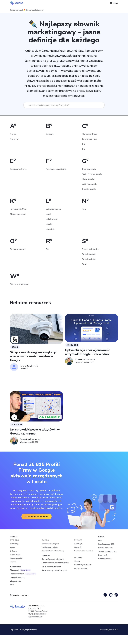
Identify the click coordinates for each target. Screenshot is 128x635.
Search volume (89, 259)
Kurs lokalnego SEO (106, 544)
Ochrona (13, 551)
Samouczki (72, 345)
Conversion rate (89, 139)
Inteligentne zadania (50, 547)
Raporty (13, 562)
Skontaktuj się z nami (82, 565)
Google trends (89, 189)
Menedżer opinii (16, 558)
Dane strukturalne (90, 249)
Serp (84, 264)
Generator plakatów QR (51, 566)
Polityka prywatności (28, 629)
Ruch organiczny (18, 249)
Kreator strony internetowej (53, 551)
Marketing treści (89, 134)
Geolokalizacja (89, 169)
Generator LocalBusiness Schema (55, 563)
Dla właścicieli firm (17, 577)
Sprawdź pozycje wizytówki (53, 559)
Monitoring (14, 544)
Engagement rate (18, 169)
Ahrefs (13, 134)
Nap (84, 209)
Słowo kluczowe (18, 214)
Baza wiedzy (103, 555)
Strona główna (16, 10)
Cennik (77, 561)
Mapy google (88, 179)
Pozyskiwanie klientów (83, 551)
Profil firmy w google (92, 174)
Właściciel (24, 369)
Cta (83, 144)
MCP (12, 584)
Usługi (15, 347)
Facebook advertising (56, 169)
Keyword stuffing (18, 209)
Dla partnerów (16, 581)
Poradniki (17, 424)
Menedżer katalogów (50, 543)
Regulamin (14, 629)
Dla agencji (20, 570)
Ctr (83, 149)
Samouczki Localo (105, 558)
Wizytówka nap (53, 209)
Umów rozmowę (80, 568)
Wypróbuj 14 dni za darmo (36, 516)
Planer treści (15, 554)
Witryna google (89, 184)
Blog (100, 540)
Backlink (50, 134)
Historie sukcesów (105, 548)
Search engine (89, 254)
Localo (49, 224)
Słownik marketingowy (107, 551)
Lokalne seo (51, 219)
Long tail (50, 229)
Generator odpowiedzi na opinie (54, 570)
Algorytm (14, 139)
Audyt (12, 547)
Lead (48, 214)
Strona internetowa (19, 284)
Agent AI (77, 547)
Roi (47, 249)
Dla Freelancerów (22, 574)
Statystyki (78, 543)
